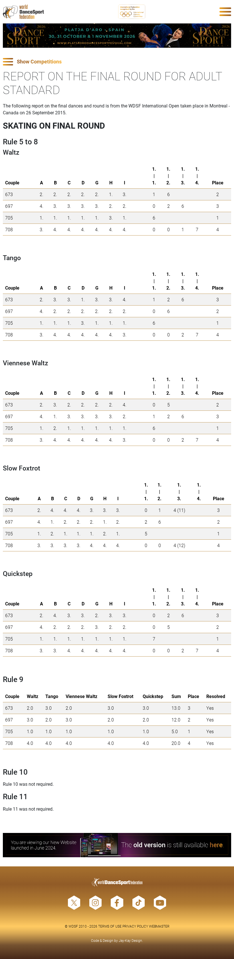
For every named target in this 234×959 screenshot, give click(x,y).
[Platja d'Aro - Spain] (117, 35)
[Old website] (117, 845)
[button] (117, 62)
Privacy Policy (135, 926)
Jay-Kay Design (130, 940)
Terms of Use (110, 926)
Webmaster (159, 926)
